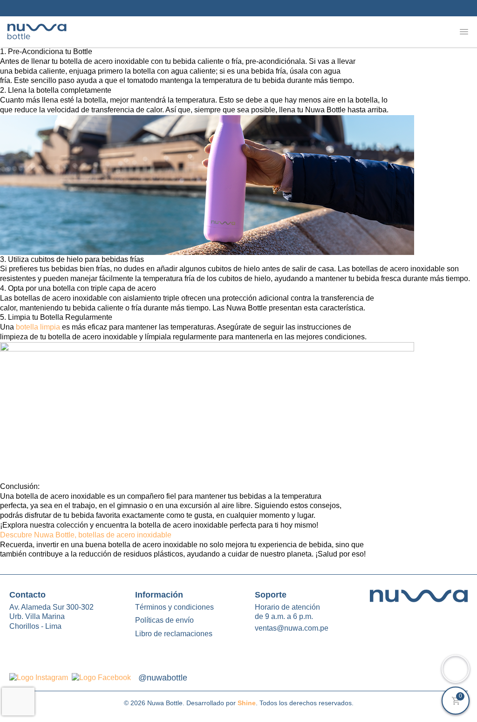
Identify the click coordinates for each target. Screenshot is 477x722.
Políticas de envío (164, 620)
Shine (247, 703)
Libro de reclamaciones (173, 634)
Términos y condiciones (174, 607)
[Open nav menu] (464, 31)
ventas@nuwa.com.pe (291, 628)
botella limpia (37, 327)
